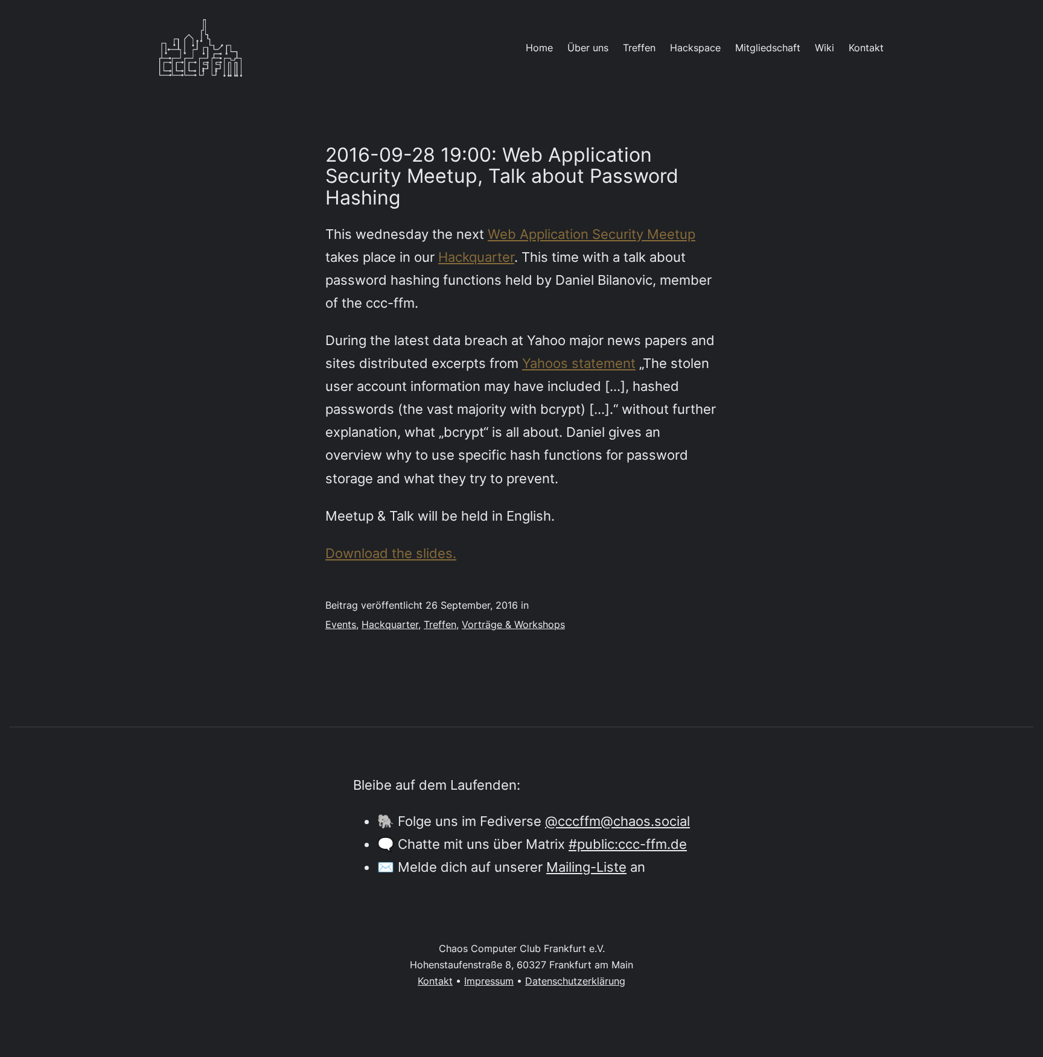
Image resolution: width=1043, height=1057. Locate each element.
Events (340, 624)
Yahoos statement (579, 363)
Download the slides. (390, 553)
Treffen (440, 624)
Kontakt (435, 981)
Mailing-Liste (586, 867)
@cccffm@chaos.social (617, 821)
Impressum (489, 981)
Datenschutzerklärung (575, 981)
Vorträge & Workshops (513, 624)
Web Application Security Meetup (591, 234)
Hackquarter (476, 257)
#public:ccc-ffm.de (628, 844)
